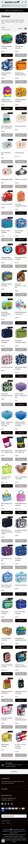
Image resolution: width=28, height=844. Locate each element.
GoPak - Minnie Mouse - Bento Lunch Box (21, 395)
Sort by (3, 27)
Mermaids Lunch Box (21, 585)
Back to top (14, 771)
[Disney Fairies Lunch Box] (7, 496)
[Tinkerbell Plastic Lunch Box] (7, 469)
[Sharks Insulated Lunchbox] (7, 65)
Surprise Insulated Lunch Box (6, 639)
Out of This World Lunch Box (20, 612)
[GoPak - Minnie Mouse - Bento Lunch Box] (21, 386)
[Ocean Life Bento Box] (7, 145)
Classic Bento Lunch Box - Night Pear (20, 451)
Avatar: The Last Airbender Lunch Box (21, 665)
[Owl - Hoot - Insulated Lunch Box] (21, 196)
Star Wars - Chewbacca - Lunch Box (20, 285)
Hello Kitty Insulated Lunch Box (6, 718)
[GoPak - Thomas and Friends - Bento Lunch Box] (7, 414)
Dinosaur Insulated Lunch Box (6, 47)
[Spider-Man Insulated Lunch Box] (21, 710)
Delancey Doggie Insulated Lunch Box (6, 258)
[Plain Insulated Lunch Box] (7, 333)
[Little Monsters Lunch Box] (21, 38)
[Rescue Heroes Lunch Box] (21, 223)
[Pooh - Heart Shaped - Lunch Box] (21, 469)
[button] (25, 2)
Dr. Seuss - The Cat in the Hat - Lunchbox (20, 746)
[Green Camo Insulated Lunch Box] (7, 386)
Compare (20, 28)
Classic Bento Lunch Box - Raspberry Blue (7, 451)
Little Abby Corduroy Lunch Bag (20, 692)
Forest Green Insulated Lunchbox (20, 341)
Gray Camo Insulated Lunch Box (21, 531)
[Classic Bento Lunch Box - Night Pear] (21, 442)
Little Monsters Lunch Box (19, 47)
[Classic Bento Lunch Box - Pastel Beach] (7, 118)
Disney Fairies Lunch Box (6, 504)
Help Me (3, 823)
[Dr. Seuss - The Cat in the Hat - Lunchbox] (21, 737)
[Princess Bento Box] (21, 118)
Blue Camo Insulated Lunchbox (20, 368)
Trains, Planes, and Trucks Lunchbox (6, 586)
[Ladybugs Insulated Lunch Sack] (7, 683)
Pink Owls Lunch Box (7, 367)
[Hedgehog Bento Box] (7, 171)
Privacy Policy (17, 839)
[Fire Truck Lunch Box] (7, 196)
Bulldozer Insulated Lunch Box (6, 284)
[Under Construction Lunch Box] (21, 92)
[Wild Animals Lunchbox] (7, 604)
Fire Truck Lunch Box (6, 204)
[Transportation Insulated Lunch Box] (21, 630)
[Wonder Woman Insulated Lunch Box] (7, 92)
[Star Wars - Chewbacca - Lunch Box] (21, 276)
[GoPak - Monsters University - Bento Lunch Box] (21, 414)
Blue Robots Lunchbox (18, 559)
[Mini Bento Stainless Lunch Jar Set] (21, 304)
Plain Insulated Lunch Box (5, 341)
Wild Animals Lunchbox (4, 612)
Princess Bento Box (20, 126)
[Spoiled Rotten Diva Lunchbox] (21, 496)
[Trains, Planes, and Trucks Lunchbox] (7, 577)
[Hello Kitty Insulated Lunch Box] (7, 710)
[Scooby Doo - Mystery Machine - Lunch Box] (7, 304)
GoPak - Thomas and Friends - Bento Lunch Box (7, 423)
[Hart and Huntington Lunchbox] (7, 657)
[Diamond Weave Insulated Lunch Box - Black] (7, 522)
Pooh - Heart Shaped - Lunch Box (21, 477)
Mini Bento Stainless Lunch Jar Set (20, 313)
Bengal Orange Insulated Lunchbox (20, 73)
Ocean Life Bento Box (6, 153)
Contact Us (8, 823)
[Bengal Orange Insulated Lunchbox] (21, 65)
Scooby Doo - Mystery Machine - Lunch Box (6, 314)
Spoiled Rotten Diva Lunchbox (20, 504)
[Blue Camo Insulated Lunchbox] (21, 359)
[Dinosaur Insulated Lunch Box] (7, 38)
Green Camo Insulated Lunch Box (6, 394)
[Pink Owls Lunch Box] (7, 359)
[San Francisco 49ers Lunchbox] (21, 249)
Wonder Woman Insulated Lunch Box (6, 100)
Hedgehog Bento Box (7, 179)
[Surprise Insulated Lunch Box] (7, 630)
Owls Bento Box (19, 152)
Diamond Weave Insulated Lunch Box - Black (6, 531)
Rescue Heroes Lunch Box (19, 231)
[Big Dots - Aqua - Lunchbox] (7, 223)
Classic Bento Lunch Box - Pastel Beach (6, 127)
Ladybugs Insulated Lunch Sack (6, 692)
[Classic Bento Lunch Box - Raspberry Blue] (7, 442)
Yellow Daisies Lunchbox (5, 745)
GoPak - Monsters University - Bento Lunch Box (20, 423)
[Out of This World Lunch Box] (21, 604)
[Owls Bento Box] (21, 145)
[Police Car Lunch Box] (21, 171)
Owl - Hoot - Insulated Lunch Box (20, 205)
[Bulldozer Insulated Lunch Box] (7, 276)
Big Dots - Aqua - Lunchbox (6, 231)
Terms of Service (8, 839)
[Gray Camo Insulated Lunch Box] (21, 522)
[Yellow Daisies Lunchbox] (7, 737)
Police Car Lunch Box (21, 179)
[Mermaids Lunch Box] (21, 577)
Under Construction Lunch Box (20, 100)
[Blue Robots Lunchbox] (21, 550)
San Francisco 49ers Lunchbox (20, 258)
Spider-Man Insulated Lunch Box (20, 718)
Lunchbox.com (7, 820)
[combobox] (14, 5)
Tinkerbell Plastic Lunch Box (5, 477)
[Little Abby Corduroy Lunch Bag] (21, 683)
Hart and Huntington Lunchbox (7, 665)
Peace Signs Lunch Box (6, 559)
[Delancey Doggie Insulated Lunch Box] (7, 249)
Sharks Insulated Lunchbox (5, 73)
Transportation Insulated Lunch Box (20, 639)
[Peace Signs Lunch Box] (7, 550)
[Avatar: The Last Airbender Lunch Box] (21, 657)
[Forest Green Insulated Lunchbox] (21, 333)
